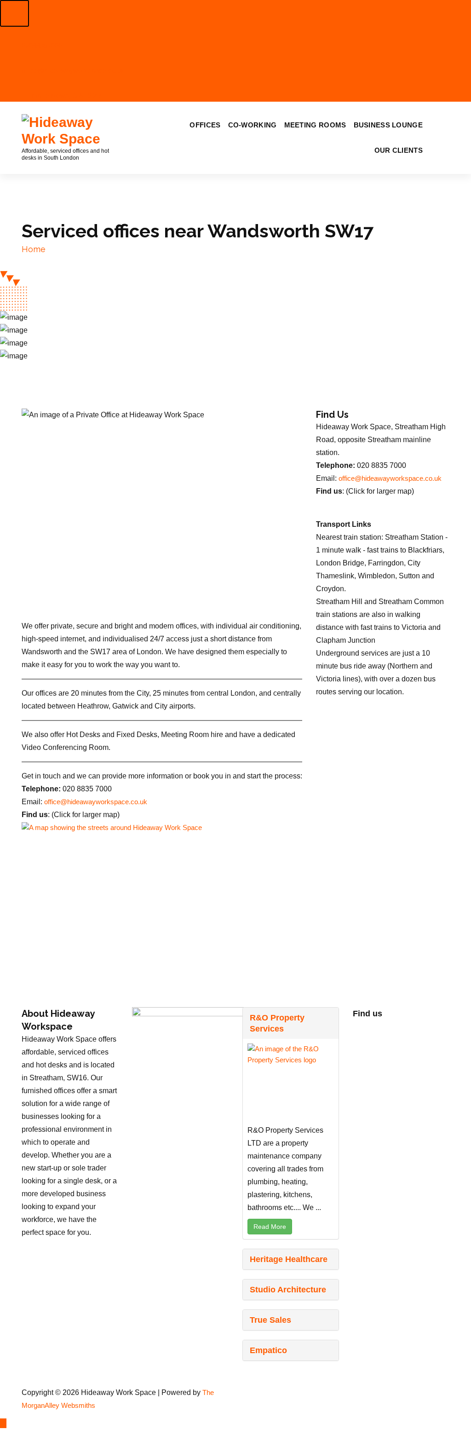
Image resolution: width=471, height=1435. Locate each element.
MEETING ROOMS (315, 125)
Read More (269, 1226)
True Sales (270, 1320)
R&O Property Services (277, 1023)
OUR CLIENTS (398, 150)
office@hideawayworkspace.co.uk (95, 802)
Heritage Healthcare (288, 1259)
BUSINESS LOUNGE (388, 125)
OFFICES (205, 125)
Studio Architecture (288, 1289)
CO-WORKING (252, 125)
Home (34, 249)
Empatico (268, 1350)
